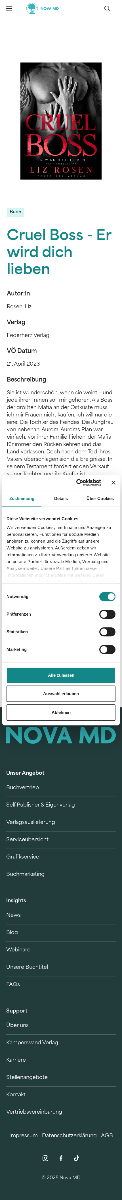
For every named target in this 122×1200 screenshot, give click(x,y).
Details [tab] (61, 498)
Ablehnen (61, 712)
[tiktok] (76, 1158)
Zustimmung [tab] (22, 498)
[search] (107, 8)
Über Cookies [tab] (100, 498)
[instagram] (45, 1158)
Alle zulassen (61, 675)
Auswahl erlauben (61, 693)
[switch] (107, 614)
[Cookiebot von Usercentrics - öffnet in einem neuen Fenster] (76, 482)
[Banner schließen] (113, 483)
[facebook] (61, 1158)
